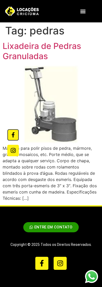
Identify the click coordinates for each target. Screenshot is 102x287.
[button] (82, 11)
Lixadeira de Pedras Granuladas (42, 51)
